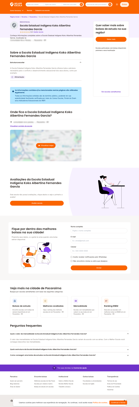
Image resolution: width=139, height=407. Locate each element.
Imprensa (110, 389)
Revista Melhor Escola (66, 384)
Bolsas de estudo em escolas (44, 387)
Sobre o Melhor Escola (66, 381)
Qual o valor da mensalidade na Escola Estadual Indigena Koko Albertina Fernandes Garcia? (48, 334)
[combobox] (35, 4)
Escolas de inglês (88, 384)
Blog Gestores (14, 384)
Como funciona (15, 10)
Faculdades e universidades (92, 381)
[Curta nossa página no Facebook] (11, 400)
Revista (29, 10)
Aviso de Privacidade (114, 384)
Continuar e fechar (118, 403)
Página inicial (14, 17)
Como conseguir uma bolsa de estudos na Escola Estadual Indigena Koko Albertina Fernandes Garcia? (53, 355)
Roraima (24, 17)
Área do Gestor (15, 387)
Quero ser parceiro (16, 381)
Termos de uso (112, 381)
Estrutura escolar (17, 62)
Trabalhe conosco (64, 387)
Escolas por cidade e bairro (43, 384)
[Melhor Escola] (16, 4)
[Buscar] (81, 4)
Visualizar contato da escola (21, 126)
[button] (70, 368)
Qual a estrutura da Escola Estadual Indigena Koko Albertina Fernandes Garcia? (43, 349)
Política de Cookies (113, 387)
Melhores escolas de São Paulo (44, 381)
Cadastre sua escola (42, 10)
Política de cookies (100, 403)
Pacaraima (33, 17)
